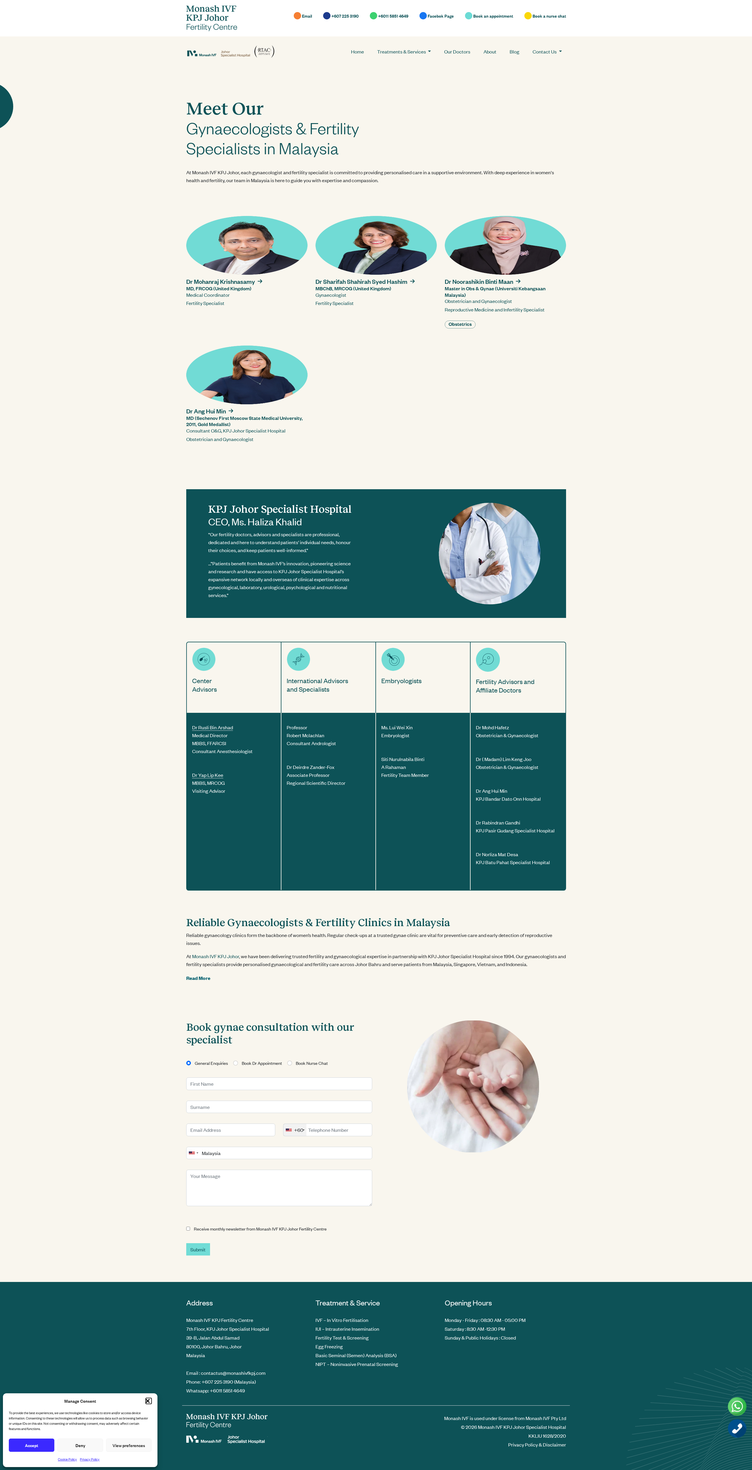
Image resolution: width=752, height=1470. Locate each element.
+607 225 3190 (344, 16)
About (490, 51)
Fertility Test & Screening (342, 1337)
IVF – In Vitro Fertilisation (341, 1320)
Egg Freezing (329, 1346)
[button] (149, 1401)
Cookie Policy (67, 1459)
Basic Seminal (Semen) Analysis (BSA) (356, 1355)
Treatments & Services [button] (402, 51)
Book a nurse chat (549, 16)
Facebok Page (440, 16)
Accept (31, 1445)
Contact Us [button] (545, 51)
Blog (514, 51)
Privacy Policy (90, 1459)
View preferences (129, 1445)
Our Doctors (457, 51)
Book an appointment (492, 16)
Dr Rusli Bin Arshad (212, 727)
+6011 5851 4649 (392, 16)
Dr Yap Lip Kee (207, 775)
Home (357, 51)
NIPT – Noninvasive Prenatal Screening (356, 1364)
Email (306, 16)
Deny (80, 1445)
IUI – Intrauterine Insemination (347, 1328)
